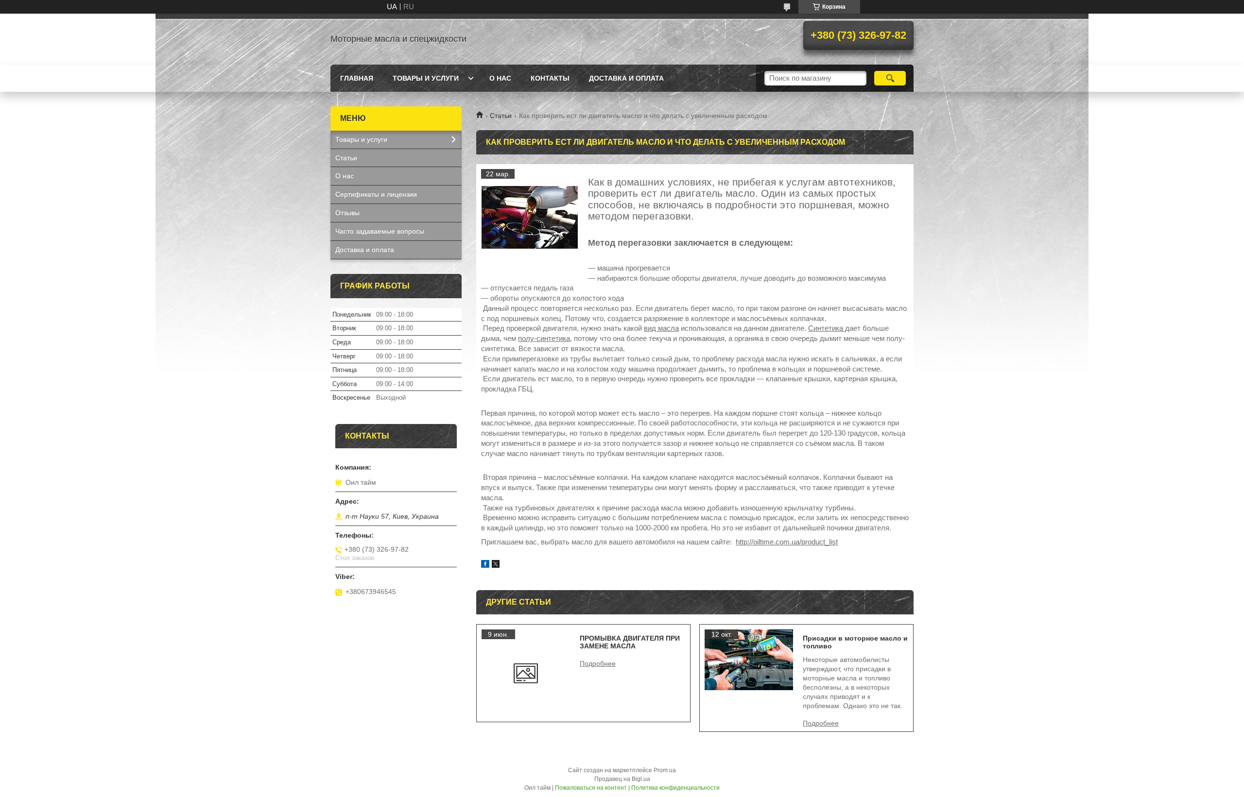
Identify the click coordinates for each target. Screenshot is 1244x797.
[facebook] (485, 565)
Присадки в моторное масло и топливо (855, 642)
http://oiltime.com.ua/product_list (787, 542)
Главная (356, 78)
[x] (496, 565)
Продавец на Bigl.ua (622, 779)
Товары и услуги (426, 78)
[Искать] (890, 78)
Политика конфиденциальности (675, 787)
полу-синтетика (544, 338)
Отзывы (347, 213)
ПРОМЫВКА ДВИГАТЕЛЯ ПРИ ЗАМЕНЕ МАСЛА (630, 642)
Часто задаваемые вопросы (379, 231)
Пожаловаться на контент (591, 787)
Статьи (501, 115)
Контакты (550, 78)
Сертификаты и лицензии (376, 194)
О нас (500, 78)
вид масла (661, 328)
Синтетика (826, 328)
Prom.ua (665, 770)
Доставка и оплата (626, 78)
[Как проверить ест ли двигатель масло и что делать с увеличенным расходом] (529, 217)
